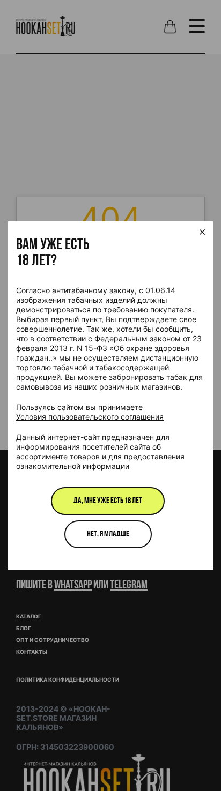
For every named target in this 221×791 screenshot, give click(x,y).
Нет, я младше (108, 534)
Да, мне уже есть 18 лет (107, 501)
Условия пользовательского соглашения (90, 416)
